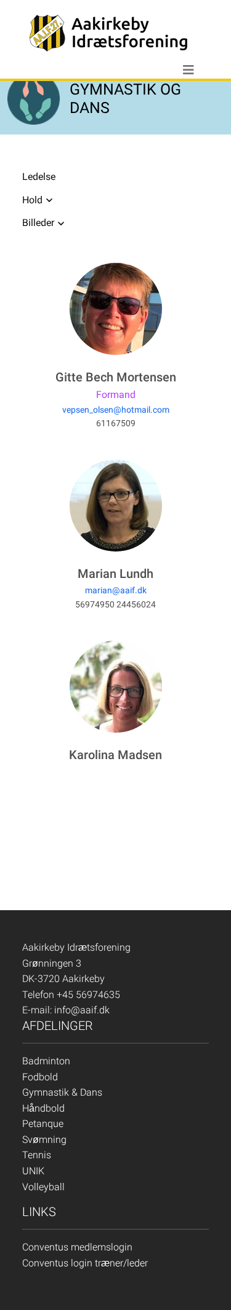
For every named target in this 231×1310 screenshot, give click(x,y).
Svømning (44, 1139)
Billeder (38, 222)
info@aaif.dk (82, 1010)
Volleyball (43, 1187)
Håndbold (43, 1108)
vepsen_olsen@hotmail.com (115, 410)
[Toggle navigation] (188, 70)
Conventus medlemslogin (77, 1247)
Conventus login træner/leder (85, 1263)
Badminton (46, 1061)
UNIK (33, 1171)
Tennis (36, 1155)
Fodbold (40, 1077)
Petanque (42, 1123)
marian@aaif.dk (116, 590)
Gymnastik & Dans (62, 1092)
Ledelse (38, 176)
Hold (32, 200)
